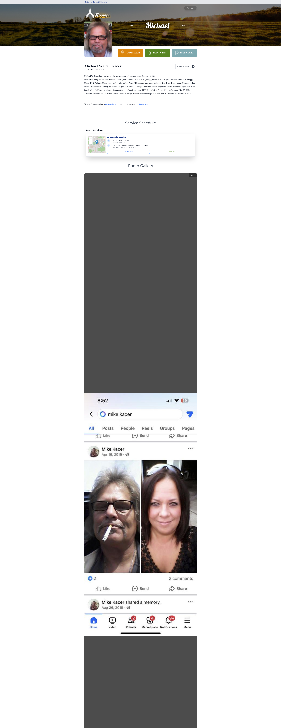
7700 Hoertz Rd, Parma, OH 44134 (124, 147)
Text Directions (128, 152)
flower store (143, 104)
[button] (96, 142)
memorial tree (110, 104)
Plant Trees (171, 152)
